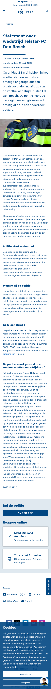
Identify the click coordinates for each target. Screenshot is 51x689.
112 (31, 1)
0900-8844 (32, 5)
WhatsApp (10, 601)
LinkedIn (34, 594)
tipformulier (9, 354)
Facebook (10, 594)
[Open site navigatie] (4, 12)
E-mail (26, 601)
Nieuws (9, 24)
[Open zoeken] (47, 12)
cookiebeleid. (9, 667)
